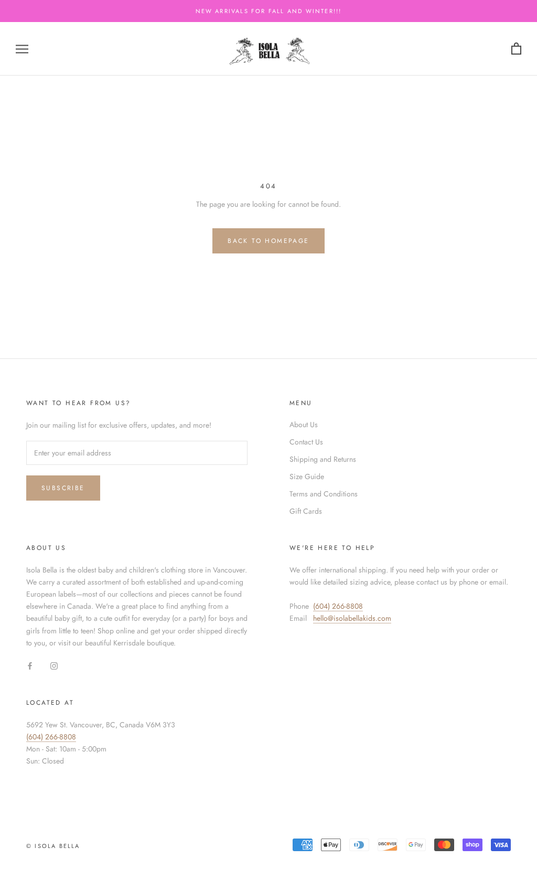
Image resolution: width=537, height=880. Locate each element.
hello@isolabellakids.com (352, 618)
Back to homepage (268, 241)
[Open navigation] (22, 48)
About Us (303, 424)
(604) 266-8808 (338, 606)
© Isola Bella (53, 846)
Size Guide (306, 476)
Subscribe (63, 488)
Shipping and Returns (322, 459)
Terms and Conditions (323, 494)
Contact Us (306, 442)
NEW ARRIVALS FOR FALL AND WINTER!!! (269, 11)
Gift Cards (305, 511)
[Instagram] (54, 666)
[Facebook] (30, 666)
